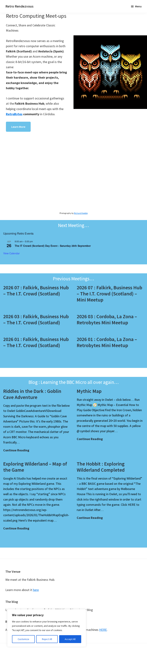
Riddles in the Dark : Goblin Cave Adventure (32, 394)
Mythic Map (89, 391)
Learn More (18, 127)
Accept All (70, 639)
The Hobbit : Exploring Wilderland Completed (101, 467)
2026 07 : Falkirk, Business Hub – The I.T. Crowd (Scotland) (36, 290)
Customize (23, 639)
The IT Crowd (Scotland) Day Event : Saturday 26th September (53, 245)
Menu (138, 6)
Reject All (47, 639)
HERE (103, 630)
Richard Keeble (81, 213)
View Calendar (11, 253)
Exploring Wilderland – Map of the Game (35, 467)
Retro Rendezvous (19, 6)
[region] (46, 628)
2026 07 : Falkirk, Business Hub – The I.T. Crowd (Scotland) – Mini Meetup (109, 293)
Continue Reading (16, 450)
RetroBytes (14, 114)
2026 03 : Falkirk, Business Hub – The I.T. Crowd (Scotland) (36, 319)
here (36, 590)
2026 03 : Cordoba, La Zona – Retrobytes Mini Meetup (107, 319)
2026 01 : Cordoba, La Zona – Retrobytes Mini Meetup (107, 342)
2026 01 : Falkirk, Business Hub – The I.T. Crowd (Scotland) (36, 342)
